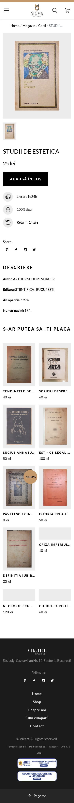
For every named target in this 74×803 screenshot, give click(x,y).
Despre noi (37, 710)
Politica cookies (37, 746)
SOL (39, 752)
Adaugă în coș (25, 179)
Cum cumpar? (37, 718)
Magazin (28, 26)
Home (14, 26)
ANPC (64, 746)
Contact (37, 726)
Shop (37, 702)
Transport (53, 746)
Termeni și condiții (16, 746)
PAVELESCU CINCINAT (22, 514)
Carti (42, 26)
